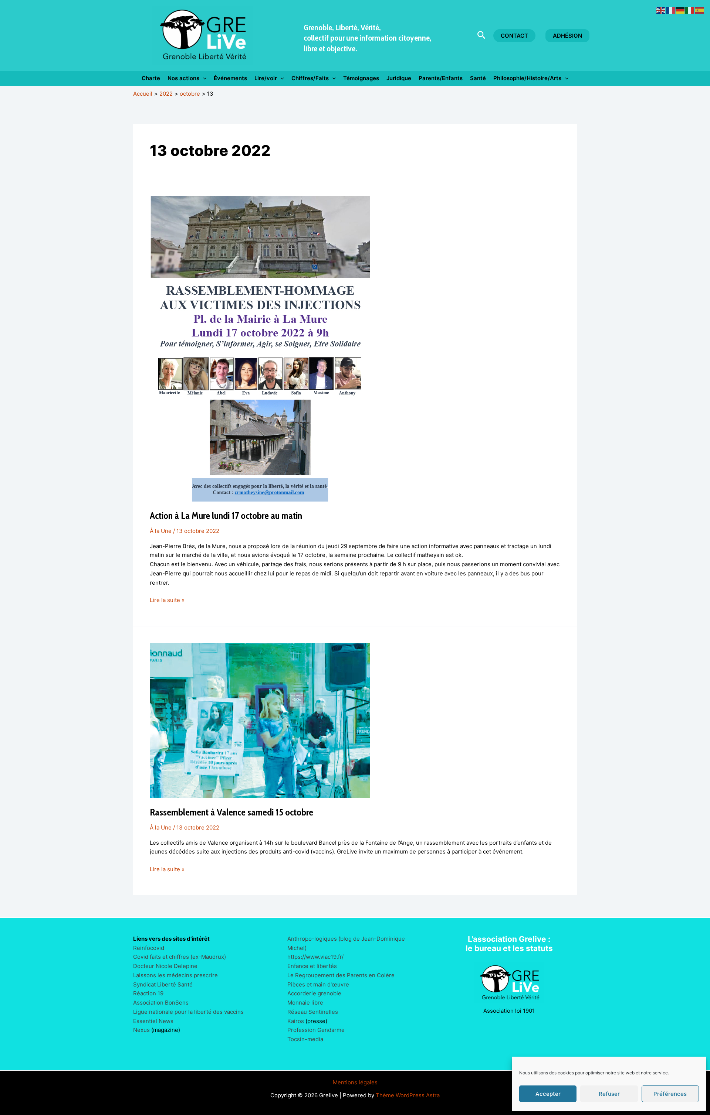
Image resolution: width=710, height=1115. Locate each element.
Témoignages (361, 78)
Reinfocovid (148, 947)
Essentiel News (153, 1021)
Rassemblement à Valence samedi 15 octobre (231, 812)
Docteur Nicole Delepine (165, 965)
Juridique (398, 78)
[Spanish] (699, 9)
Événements (230, 78)
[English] (661, 9)
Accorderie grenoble (314, 993)
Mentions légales (355, 1082)
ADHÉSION (567, 35)
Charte (151, 78)
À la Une (161, 530)
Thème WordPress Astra (408, 1095)
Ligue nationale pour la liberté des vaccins (188, 1011)
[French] (671, 9)
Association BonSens (161, 1002)
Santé (478, 78)
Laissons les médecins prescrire (175, 975)
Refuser (609, 1093)
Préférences (670, 1093)
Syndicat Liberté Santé (163, 984)
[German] (680, 9)
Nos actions (183, 78)
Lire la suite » (167, 600)
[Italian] (690, 9)
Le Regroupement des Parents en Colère (341, 975)
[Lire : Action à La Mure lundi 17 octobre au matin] (260, 348)
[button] (481, 35)
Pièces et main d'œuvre (318, 984)
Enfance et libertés (312, 965)
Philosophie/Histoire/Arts (527, 78)
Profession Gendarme (316, 1029)
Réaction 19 (148, 993)
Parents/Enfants (441, 78)
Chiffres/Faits (310, 78)
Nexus (141, 1029)
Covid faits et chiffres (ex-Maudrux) (179, 956)
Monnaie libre (305, 1002)
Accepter (548, 1093)
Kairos (295, 1021)
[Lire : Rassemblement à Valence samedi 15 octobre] (260, 720)
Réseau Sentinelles (312, 1011)
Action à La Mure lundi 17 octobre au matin (226, 515)
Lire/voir (265, 78)
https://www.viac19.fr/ (315, 956)
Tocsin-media (305, 1039)
